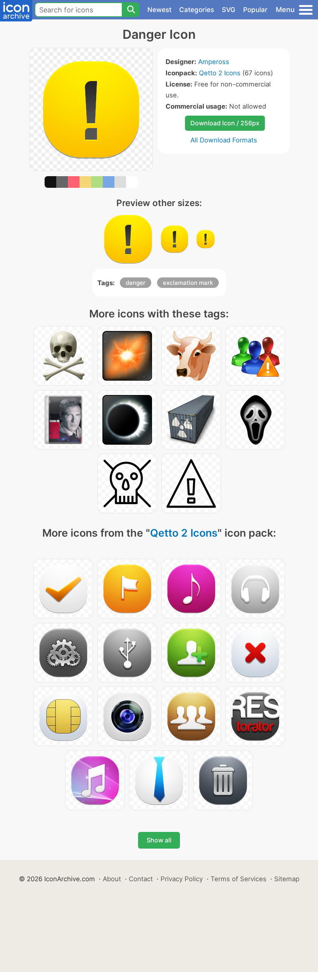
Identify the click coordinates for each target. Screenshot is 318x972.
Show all (159, 840)
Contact (141, 879)
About (112, 879)
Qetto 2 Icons (219, 73)
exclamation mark (188, 282)
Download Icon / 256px (224, 123)
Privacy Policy (182, 879)
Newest (159, 10)
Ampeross (213, 62)
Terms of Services (238, 879)
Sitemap (286, 879)
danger (135, 282)
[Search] (131, 9)
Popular (255, 10)
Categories (196, 10)
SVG (228, 10)
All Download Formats (223, 140)
